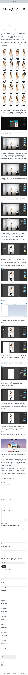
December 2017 (4, 632)
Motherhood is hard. (5, 546)
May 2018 (3, 619)
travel (2, 593)
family (2, 577)
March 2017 (3, 643)
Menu (14, 1)
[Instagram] (2, 665)
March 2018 (3, 624)
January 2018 (4, 629)
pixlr (17, 498)
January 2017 (4, 648)
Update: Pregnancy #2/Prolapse (7, 543)
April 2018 (3, 621)
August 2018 (4, 611)
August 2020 (4, 603)
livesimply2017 (6, 494)
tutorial (9, 499)
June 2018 (3, 616)
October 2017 (4, 635)
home (2, 582)
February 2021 (4, 600)
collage (14, 498)
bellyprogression (7, 498)
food (2, 579)
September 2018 (4, 608)
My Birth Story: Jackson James (7, 541)
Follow (4, 566)
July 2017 (3, 637)
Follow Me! (4, 556)
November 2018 (4, 605)
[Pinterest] (4, 665)
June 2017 (3, 640)
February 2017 (4, 645)
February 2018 (4, 627)
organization (4, 587)
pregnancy (5, 496)
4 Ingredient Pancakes (6, 551)
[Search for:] (8, 657)
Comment (22, 519)
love (2, 585)
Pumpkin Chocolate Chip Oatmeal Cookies (10, 549)
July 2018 (3, 613)
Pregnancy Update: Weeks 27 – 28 (10, 524)
